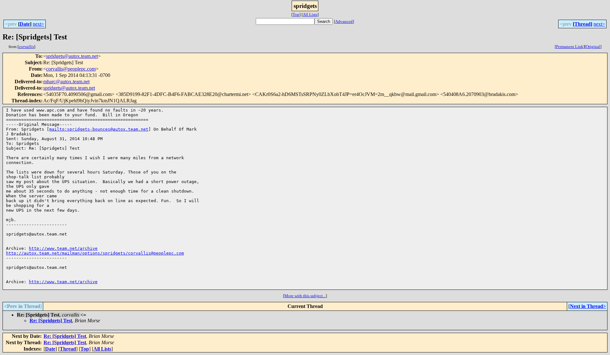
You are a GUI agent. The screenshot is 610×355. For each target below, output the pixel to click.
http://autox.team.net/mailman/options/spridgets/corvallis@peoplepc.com (95, 253)
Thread (582, 24)
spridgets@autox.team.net (72, 56)
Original (593, 46)
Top (296, 14)
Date (25, 24)
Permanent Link (569, 46)
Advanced (344, 21)
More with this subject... (305, 295)
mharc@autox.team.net (66, 81)
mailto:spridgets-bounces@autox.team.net (98, 129)
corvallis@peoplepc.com (71, 69)
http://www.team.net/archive (63, 248)
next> (38, 24)
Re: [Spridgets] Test (51, 320)
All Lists (310, 14)
